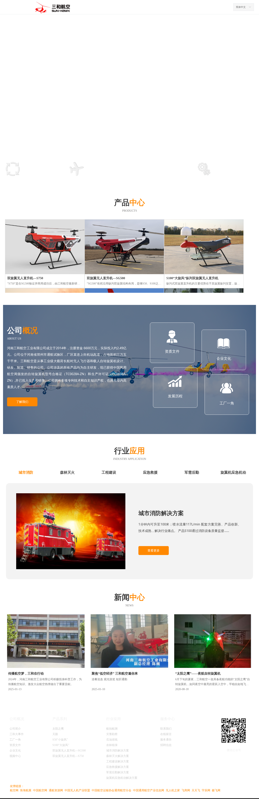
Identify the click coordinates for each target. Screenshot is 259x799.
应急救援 (150, 472)
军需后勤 (192, 472)
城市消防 (26, 472)
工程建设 (109, 472)
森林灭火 (67, 472)
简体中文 (241, 7)
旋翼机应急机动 (233, 472)
